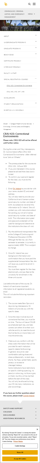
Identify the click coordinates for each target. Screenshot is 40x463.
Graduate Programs (12, 49)
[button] (36, 35)
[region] (20, 444)
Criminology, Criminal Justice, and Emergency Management (14, 14)
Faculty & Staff (10, 73)
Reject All (20, 452)
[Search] (28, 4)
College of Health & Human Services (21, 124)
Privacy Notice (18, 441)
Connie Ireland (28, 395)
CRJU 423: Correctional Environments (19, 85)
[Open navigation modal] (33, 4)
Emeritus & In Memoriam (14, 110)
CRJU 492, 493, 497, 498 (15, 92)
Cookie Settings (20, 446)
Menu (30, 14)
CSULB (5, 124)
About (6, 36)
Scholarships (9, 98)
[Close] (37, 429)
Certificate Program (12, 61)
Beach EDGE (9, 55)
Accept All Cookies (20, 459)
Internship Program (12, 67)
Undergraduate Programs (15, 42)
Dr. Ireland (17, 188)
